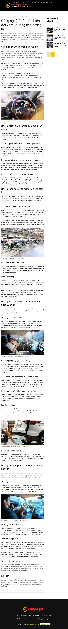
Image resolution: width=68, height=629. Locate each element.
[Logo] (6, 5)
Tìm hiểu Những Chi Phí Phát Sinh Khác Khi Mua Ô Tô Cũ (60, 37)
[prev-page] (49, 54)
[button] (60, 9)
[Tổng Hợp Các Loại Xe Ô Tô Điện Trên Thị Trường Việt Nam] (50, 45)
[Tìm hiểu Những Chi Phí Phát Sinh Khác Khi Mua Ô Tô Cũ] (50, 38)
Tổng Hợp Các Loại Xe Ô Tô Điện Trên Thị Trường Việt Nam (60, 45)
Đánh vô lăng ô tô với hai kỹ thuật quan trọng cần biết (60, 29)
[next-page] (53, 54)
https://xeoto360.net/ (34, 624)
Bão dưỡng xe (5, 17)
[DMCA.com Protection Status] (45, 624)
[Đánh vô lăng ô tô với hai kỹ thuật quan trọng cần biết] (50, 30)
